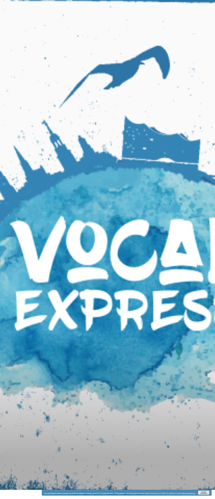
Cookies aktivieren (204, 492)
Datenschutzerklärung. (189, 493)
